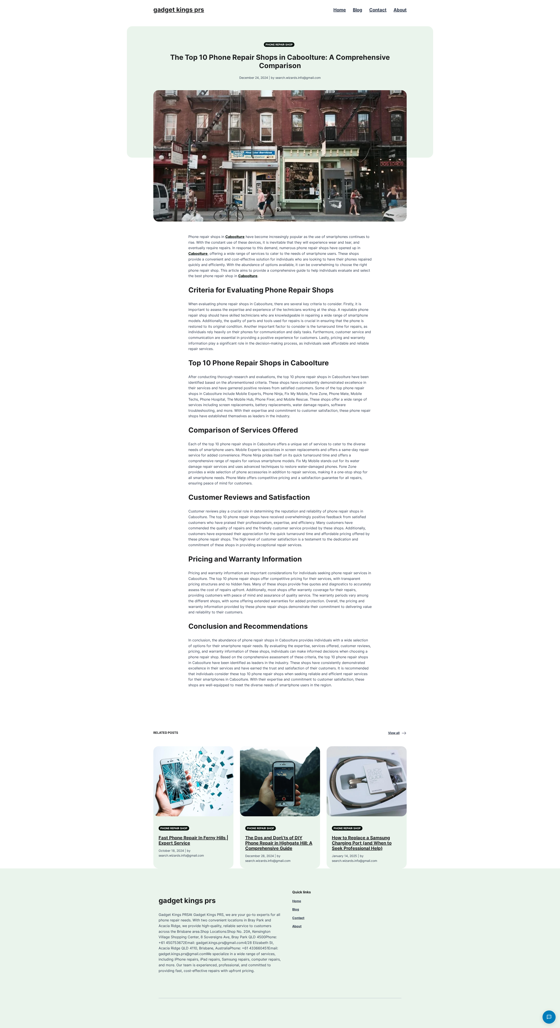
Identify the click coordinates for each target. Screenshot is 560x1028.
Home (339, 9)
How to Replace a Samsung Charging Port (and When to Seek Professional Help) (362, 843)
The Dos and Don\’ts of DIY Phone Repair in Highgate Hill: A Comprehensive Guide (278, 843)
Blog (357, 9)
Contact (378, 9)
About (400, 9)
